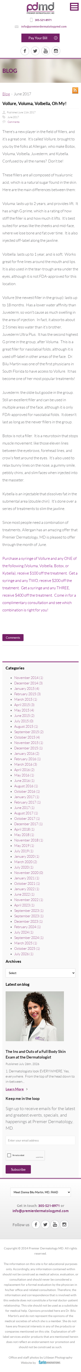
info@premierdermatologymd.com (44, 26)
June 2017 (13, 117)
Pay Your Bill (38, 38)
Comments (13, 121)
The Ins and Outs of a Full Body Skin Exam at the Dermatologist (36, 1054)
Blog (6, 94)
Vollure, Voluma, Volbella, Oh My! (34, 103)
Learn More (15, 1089)
